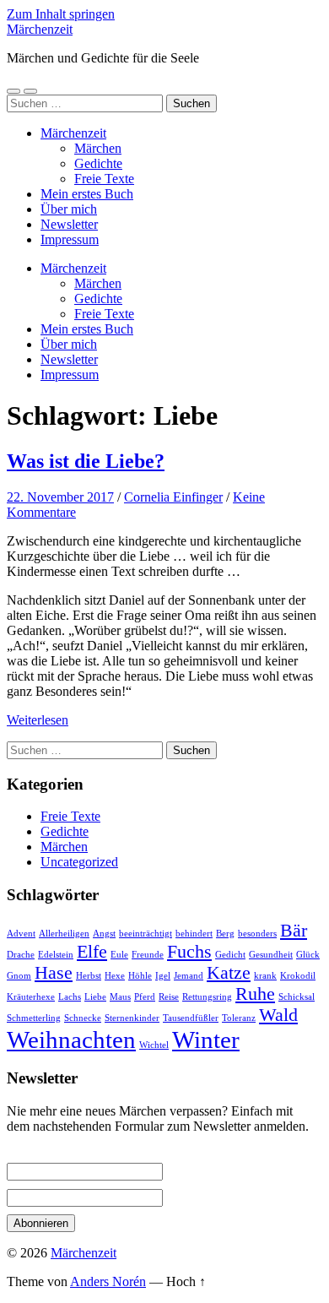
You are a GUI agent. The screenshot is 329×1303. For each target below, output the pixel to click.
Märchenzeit (40, 29)
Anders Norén (108, 1281)
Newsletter (69, 224)
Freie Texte (104, 178)
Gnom (19, 975)
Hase (54, 973)
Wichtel (154, 1045)
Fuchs (189, 952)
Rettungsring (207, 997)
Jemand (188, 975)
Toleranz (239, 1018)
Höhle (140, 975)
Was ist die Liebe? (85, 461)
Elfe (92, 952)
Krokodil (298, 975)
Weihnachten (71, 1039)
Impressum (69, 239)
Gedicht (230, 954)
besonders (257, 933)
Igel (162, 975)
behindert (194, 933)
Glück (308, 954)
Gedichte (98, 163)
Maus (120, 997)
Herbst (88, 975)
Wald (278, 1015)
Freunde (148, 954)
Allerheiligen (64, 933)
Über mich (68, 209)
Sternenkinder (132, 1018)
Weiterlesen (37, 720)
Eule (119, 954)
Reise (169, 997)
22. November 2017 (60, 497)
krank (265, 975)
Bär (293, 930)
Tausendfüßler (190, 1018)
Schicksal (296, 997)
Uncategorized (79, 862)
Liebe (95, 997)
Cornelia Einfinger (173, 497)
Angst (104, 933)
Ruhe (255, 994)
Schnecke (82, 1018)
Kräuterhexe (31, 997)
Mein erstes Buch (86, 194)
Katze (229, 973)
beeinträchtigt (145, 933)
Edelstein (55, 954)
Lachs (69, 997)
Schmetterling (34, 1018)
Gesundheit (271, 954)
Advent (21, 933)
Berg (225, 933)
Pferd (144, 997)
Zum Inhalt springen (61, 14)
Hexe (115, 975)
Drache (21, 954)
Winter (206, 1039)
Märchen (97, 148)
